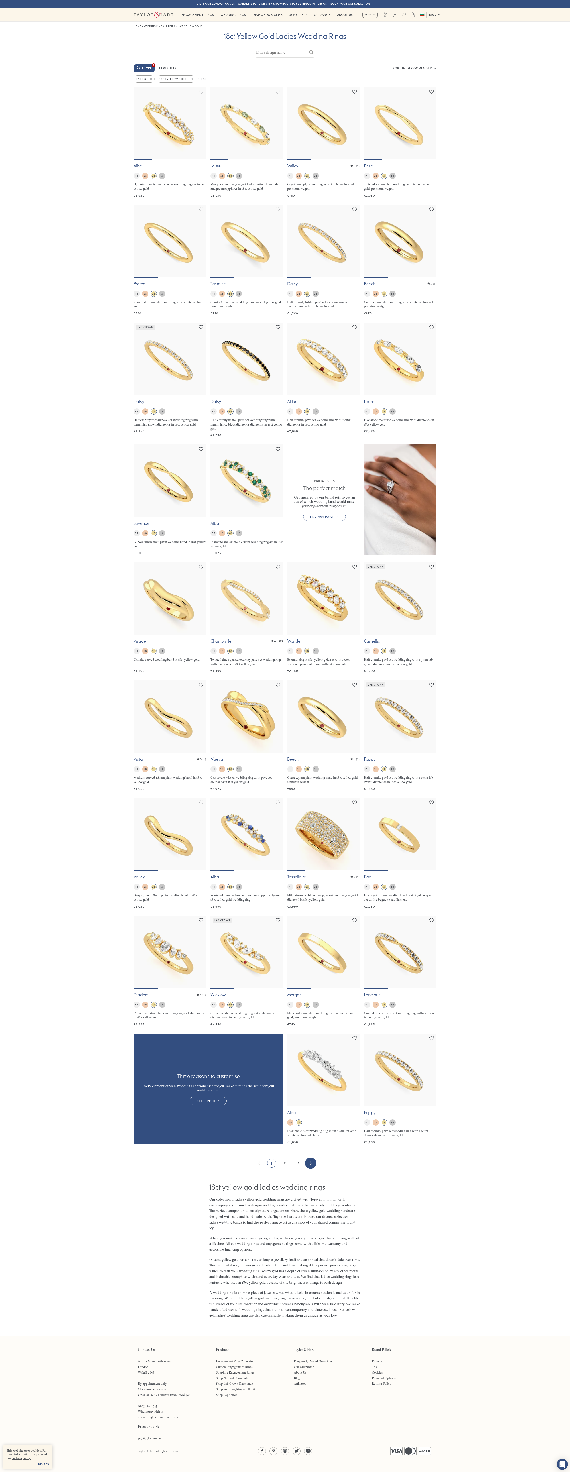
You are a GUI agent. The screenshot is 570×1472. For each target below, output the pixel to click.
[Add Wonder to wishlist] (354, 566)
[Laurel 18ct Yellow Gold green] (246, 142)
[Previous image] (139, 123)
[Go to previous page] (259, 1163)
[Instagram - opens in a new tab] (285, 1451)
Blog (297, 1378)
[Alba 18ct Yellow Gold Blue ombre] (246, 853)
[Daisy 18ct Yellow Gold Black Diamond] (246, 380)
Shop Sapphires (226, 1395)
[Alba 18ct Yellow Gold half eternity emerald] (246, 499)
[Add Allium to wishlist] (354, 327)
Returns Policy (381, 1384)
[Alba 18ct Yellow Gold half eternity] (170, 142)
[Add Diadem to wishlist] (201, 920)
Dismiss (43, 1464)
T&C (375, 1367)
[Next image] (199, 123)
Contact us (395, 15)
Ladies (170, 26)
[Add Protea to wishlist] (201, 209)
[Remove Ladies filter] (151, 79)
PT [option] (136, 175)
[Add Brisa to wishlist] (431, 91)
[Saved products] (403, 14)
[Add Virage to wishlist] (201, 566)
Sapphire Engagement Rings (235, 1372)
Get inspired (206, 1101)
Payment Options (384, 1378)
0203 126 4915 (147, 1406)
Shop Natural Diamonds (232, 1378)
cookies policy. (21, 1458)
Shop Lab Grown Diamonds (234, 1384)
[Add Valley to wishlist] (201, 802)
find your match (322, 516)
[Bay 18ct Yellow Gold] (400, 853)
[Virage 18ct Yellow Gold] (170, 617)
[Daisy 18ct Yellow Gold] (323, 260)
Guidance (322, 14)
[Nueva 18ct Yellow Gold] (246, 735)
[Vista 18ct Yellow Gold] (170, 735)
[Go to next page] (310, 1163)
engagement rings (279, 1243)
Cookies (377, 1372)
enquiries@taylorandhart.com (158, 1417)
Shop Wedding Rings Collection (237, 1389)
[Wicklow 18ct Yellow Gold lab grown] (246, 971)
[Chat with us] (562, 1464)
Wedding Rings (233, 14)
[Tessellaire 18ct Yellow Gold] (323, 853)
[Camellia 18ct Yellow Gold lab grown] (400, 617)
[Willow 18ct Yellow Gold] (323, 142)
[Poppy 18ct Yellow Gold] (400, 1089)
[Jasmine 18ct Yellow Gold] (246, 260)
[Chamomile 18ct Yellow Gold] (246, 617)
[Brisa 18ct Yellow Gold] (400, 142)
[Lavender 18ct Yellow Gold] (170, 499)
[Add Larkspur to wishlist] (431, 920)
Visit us (370, 14)
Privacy (377, 1361)
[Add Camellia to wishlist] (431, 566)
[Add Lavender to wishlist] (201, 448)
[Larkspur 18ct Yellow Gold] (400, 971)
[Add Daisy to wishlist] (354, 209)
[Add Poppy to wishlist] (431, 684)
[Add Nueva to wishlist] (277, 684)
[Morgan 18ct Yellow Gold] (323, 971)
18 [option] (145, 175)
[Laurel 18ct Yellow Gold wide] (400, 380)
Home (137, 26)
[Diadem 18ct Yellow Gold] (170, 971)
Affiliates (300, 1384)
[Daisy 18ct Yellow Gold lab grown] (170, 380)
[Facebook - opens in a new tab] (261, 1451)
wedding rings (248, 1243)
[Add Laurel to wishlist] (277, 91)
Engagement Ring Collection (235, 1361)
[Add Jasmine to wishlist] (277, 209)
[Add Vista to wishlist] (201, 684)
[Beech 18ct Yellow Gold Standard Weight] (323, 735)
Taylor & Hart (154, 15)
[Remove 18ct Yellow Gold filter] (192, 79)
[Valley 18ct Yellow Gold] (170, 853)
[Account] (385, 14)
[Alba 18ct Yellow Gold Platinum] (323, 1089)
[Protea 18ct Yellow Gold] (170, 260)
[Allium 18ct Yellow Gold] (323, 380)
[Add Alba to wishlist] (201, 91)
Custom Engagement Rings (234, 1367)
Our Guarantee (304, 1367)
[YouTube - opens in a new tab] (308, 1451)
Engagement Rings (197, 14)
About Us (345, 14)
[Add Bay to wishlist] (431, 802)
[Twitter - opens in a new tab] (296, 1451)
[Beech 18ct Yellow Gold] (400, 260)
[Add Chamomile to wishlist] (277, 566)
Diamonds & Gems (268, 14)
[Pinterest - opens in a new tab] (273, 1451)
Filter (148, 67)
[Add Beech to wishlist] (431, 209)
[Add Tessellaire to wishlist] (354, 802)
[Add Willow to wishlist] (354, 91)
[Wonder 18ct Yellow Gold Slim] (323, 617)
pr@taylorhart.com (150, 1438)
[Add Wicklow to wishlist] (277, 920)
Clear (201, 79)
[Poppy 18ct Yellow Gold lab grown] (400, 735)
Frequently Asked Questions (313, 1361)
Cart (412, 14)
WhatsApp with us (151, 1411)
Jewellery (298, 14)
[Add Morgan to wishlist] (354, 920)
